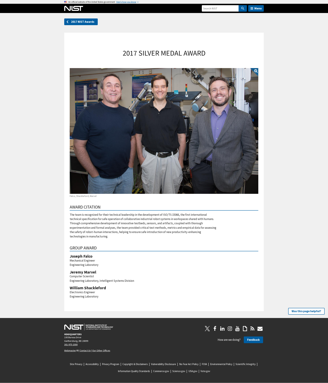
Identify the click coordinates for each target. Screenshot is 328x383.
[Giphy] (245, 328)
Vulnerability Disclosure (163, 364)
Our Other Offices (101, 350)
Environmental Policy (221, 364)
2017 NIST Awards (82, 22)
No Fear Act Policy (189, 364)
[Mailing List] (260, 328)
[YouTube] (237, 328)
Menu (258, 8)
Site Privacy (76, 364)
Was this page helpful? (306, 311)
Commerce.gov (161, 371)
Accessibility (92, 364)
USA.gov (192, 371)
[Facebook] (215, 328)
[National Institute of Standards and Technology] (88, 326)
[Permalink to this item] (102, 207)
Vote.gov (205, 371)
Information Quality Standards (134, 371)
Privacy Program (110, 364)
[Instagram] (230, 328)
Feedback (253, 340)
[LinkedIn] (222, 328)
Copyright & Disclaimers (135, 364)
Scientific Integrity (246, 364)
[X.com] (207, 328)
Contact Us (85, 350)
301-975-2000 (71, 344)
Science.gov (178, 371)
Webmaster (70, 350)
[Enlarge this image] (164, 131)
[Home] (73, 8)
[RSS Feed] (252, 328)
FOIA (204, 364)
